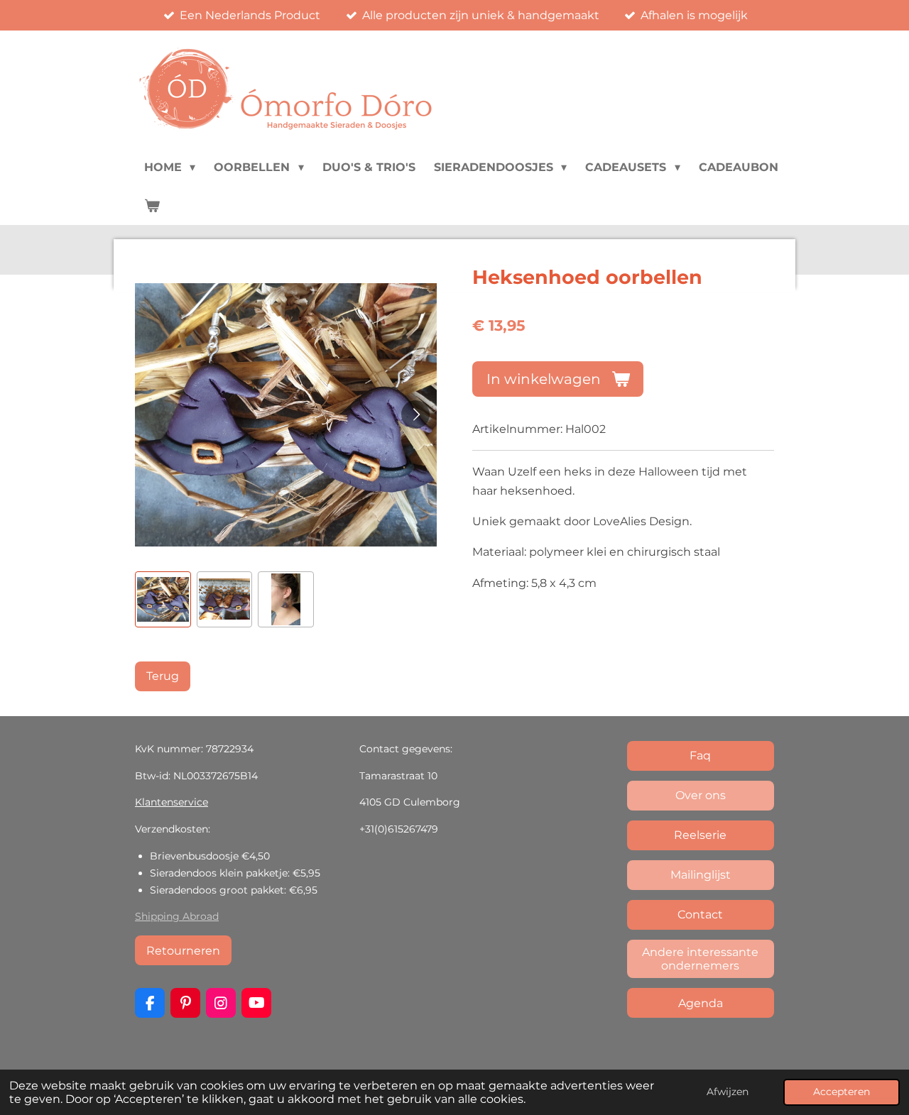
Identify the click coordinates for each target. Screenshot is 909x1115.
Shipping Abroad (177, 916)
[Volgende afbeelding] (415, 414)
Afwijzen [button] (728, 1091)
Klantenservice (171, 802)
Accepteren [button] (841, 1091)
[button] (163, 599)
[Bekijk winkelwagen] (152, 206)
